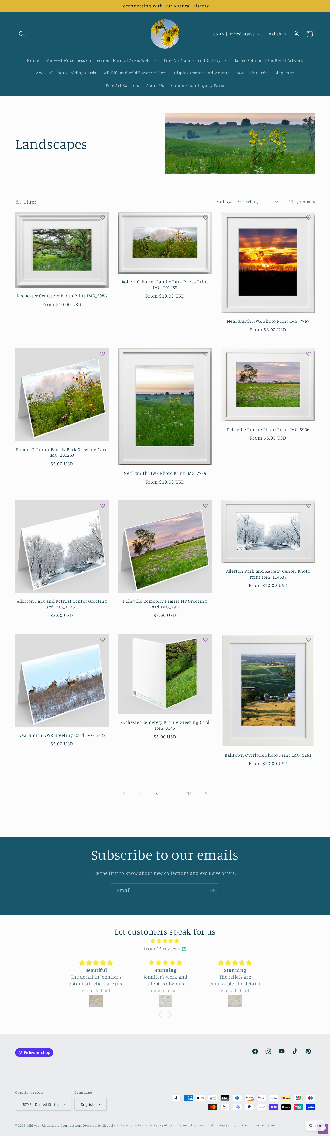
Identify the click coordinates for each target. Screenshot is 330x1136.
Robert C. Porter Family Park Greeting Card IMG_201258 (62, 452)
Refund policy (132, 1125)
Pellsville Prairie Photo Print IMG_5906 (268, 429)
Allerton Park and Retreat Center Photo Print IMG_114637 (268, 573)
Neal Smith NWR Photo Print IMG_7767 (268, 321)
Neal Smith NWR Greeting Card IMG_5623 (62, 735)
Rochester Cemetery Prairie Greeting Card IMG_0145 (165, 725)
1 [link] (124, 793)
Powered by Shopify (99, 1126)
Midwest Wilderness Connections (54, 1126)
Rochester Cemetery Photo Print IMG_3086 (62, 296)
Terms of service (191, 1125)
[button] (22, 34)
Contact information (259, 1125)
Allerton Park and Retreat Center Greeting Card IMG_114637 (62, 603)
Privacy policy (161, 1125)
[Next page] (205, 793)
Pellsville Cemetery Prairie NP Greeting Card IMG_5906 (165, 603)
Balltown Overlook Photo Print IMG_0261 (268, 754)
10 (189, 793)
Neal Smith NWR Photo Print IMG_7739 (165, 473)
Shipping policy (223, 1125)
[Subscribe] (212, 890)
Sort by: (224, 201)
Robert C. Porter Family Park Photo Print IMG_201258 (165, 284)
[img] (165, 941)
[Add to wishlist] (102, 217)
